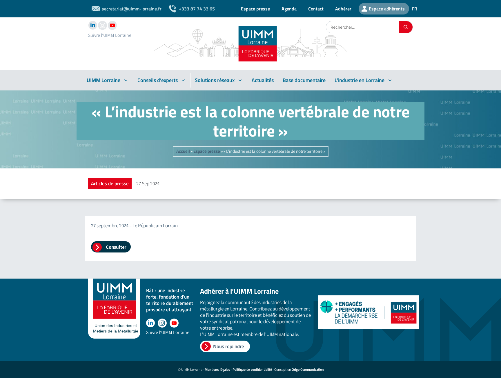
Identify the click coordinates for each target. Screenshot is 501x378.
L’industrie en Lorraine (359, 80)
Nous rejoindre (228, 346)
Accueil (183, 151)
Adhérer (343, 8)
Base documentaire (304, 80)
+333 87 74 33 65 (197, 8)
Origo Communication (308, 369)
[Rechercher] (406, 27)
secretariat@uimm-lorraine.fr (131, 8)
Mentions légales (217, 369)
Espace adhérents (387, 8)
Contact (316, 8)
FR (414, 8)
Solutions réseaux (215, 80)
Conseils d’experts (157, 80)
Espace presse (255, 8)
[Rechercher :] (362, 27)
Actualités (263, 80)
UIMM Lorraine (103, 80)
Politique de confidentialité (252, 369)
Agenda (289, 8)
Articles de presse (110, 183)
